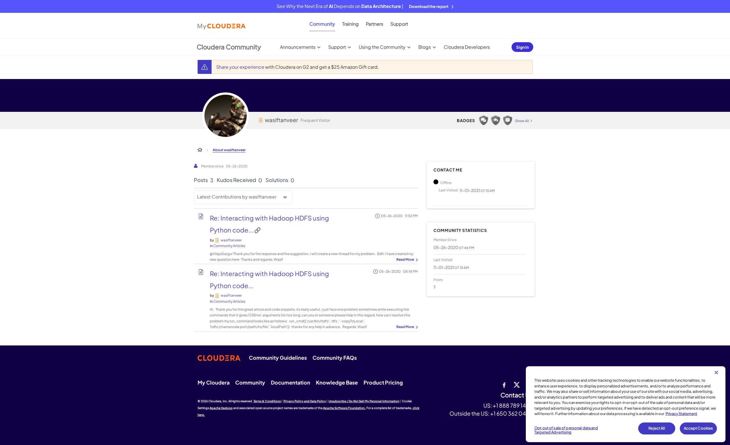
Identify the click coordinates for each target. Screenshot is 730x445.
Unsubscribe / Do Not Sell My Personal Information (363, 401)
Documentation (290, 382)
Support (399, 24)
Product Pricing (383, 382)
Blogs (424, 47)
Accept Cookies (698, 428)
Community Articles (229, 246)
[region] (625, 404)
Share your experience (240, 67)
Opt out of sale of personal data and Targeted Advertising (566, 430)
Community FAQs (335, 357)
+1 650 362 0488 (511, 413)
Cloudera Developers (467, 47)
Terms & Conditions (267, 401)
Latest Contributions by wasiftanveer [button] (236, 197)
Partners (374, 24)
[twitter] (516, 384)
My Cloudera (214, 382)
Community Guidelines (278, 357)
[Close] (716, 372)
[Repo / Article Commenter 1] (507, 120)
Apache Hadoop (221, 408)
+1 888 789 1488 (513, 405)
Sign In (522, 47)
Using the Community (382, 47)
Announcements (297, 47)
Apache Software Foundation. (344, 408)
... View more (406, 260)
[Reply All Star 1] (495, 120)
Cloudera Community (229, 47)
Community (322, 24)
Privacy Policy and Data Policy (304, 401)
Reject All (656, 428)
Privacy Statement (681, 413)
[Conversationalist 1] (483, 120)
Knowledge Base (337, 382)
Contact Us (516, 395)
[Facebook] (504, 384)
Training (350, 24)
